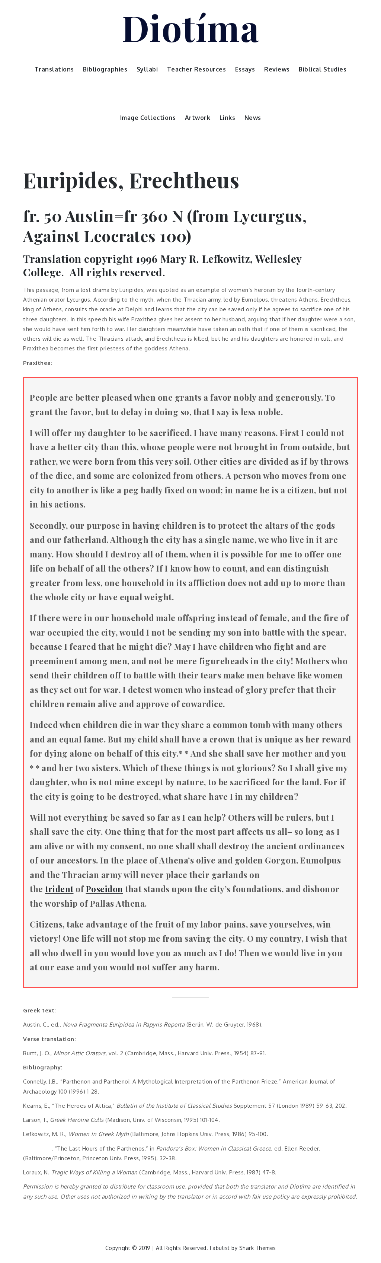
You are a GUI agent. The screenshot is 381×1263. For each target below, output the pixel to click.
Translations (54, 69)
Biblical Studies (322, 69)
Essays (245, 69)
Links (228, 117)
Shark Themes (257, 1248)
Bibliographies (105, 69)
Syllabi (147, 69)
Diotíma (191, 27)
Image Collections (148, 117)
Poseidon (104, 888)
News (252, 117)
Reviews (277, 69)
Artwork (198, 117)
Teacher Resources (196, 69)
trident (59, 888)
